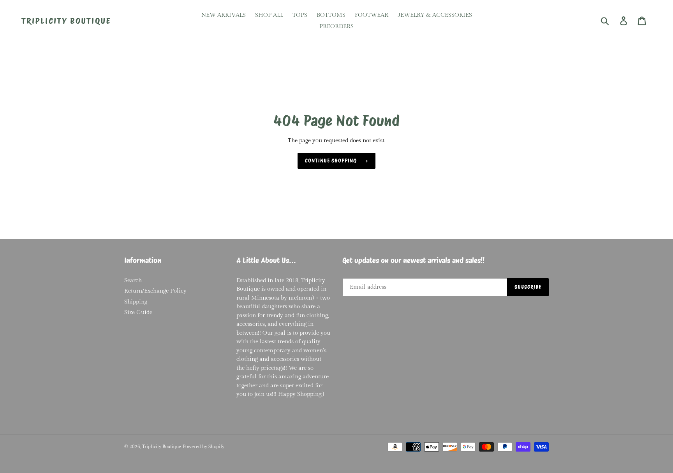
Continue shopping (331, 161)
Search (133, 280)
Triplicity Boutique (66, 21)
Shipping (135, 301)
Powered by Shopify (203, 446)
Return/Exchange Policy (155, 291)
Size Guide (138, 312)
